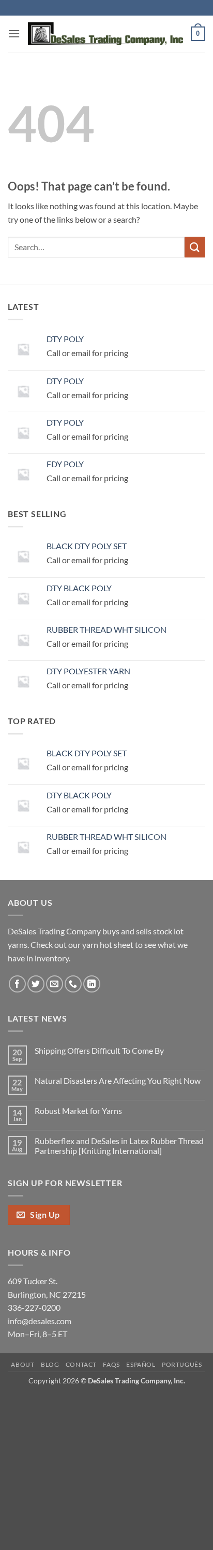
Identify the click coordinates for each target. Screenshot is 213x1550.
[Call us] (73, 983)
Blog (50, 1364)
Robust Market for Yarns (78, 1111)
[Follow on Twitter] (35, 983)
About (22, 1364)
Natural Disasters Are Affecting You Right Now (118, 1080)
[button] (14, 33)
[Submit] (195, 247)
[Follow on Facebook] (17, 983)
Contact (81, 1364)
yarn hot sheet (107, 944)
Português (182, 1364)
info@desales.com (39, 1321)
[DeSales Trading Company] (105, 34)
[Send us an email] (54, 983)
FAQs (111, 1364)
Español (140, 1364)
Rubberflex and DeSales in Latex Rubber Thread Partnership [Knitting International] (119, 1145)
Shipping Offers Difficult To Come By (99, 1050)
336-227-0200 (34, 1307)
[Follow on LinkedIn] (91, 983)
